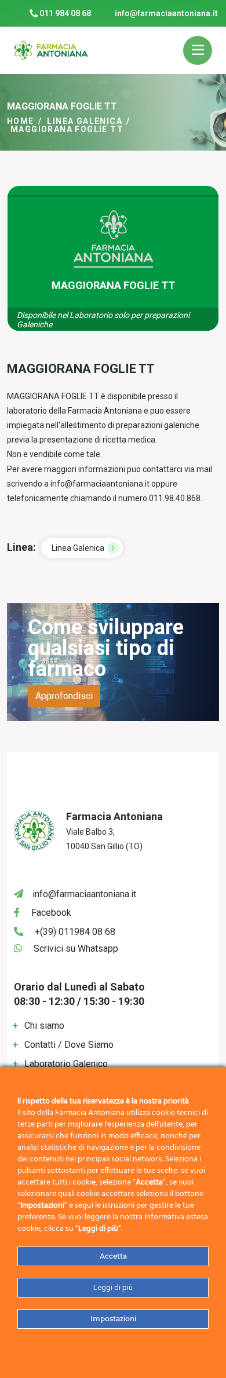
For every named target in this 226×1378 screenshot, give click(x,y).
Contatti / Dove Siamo (69, 1044)
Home (20, 121)
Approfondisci (64, 695)
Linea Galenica (84, 121)
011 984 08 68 (64, 13)
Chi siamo (44, 1025)
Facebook (51, 912)
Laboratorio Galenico (66, 1063)
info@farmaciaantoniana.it (166, 13)
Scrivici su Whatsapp (76, 948)
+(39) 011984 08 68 (75, 931)
